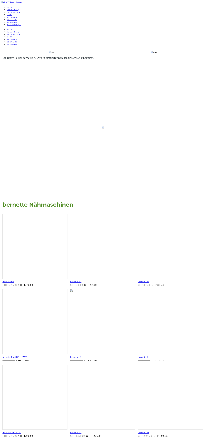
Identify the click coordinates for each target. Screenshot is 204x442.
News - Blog (13, 10)
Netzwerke (12, 22)
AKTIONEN (12, 17)
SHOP (9, 15)
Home (10, 7)
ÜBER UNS (12, 20)
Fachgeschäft (13, 12)
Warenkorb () (14, 25)
